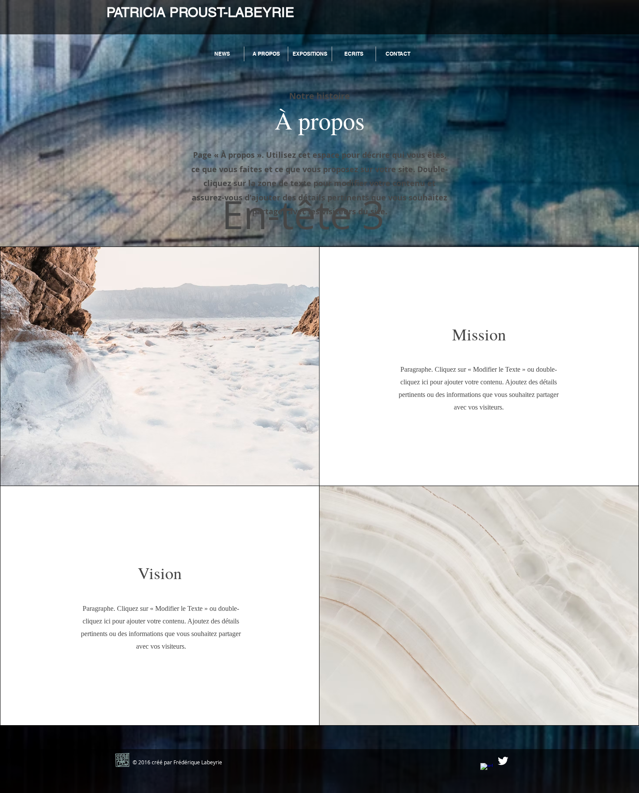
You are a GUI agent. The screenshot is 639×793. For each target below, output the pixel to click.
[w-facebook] (486, 769)
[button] (266, 54)
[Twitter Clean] (503, 761)
